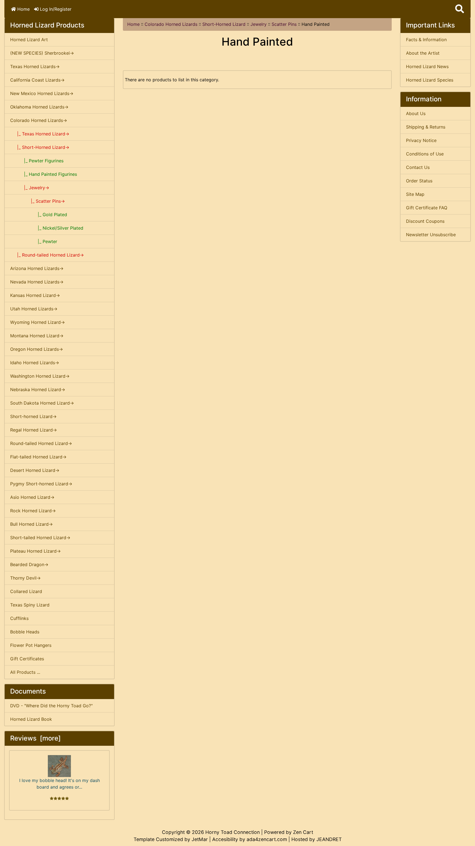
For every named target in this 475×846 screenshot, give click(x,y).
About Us (416, 113)
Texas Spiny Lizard (29, 605)
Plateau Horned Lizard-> (35, 551)
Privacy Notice (421, 140)
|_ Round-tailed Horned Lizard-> (47, 255)
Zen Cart (303, 832)
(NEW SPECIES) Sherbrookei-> (42, 53)
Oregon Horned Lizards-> (36, 349)
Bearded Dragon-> (29, 564)
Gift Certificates (27, 658)
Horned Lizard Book (31, 719)
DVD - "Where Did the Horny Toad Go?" (51, 705)
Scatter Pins (284, 24)
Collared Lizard (26, 591)
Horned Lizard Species (429, 80)
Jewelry (258, 24)
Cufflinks (19, 618)
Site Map (415, 194)
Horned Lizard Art (29, 39)
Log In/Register (54, 9)
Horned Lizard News (427, 66)
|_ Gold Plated (38, 214)
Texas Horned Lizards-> (35, 66)
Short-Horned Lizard (223, 24)
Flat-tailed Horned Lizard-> (38, 457)
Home (23, 9)
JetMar (200, 839)
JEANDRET (329, 839)
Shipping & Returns (425, 127)
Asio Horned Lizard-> (32, 497)
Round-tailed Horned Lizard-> (41, 443)
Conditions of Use (425, 154)
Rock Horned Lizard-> (33, 510)
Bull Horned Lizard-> (31, 524)
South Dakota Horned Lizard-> (42, 403)
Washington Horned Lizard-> (40, 376)
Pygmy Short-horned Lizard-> (41, 483)
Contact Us (418, 167)
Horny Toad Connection (232, 832)
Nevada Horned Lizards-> (36, 282)
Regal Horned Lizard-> (33, 430)
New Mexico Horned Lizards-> (41, 93)
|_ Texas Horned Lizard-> (39, 134)
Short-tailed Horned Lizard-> (40, 537)
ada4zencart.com (267, 839)
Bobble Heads (24, 631)
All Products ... (25, 672)
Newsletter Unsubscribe (431, 234)
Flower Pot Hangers (30, 645)
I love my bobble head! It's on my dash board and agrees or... (59, 784)
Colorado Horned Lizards (171, 24)
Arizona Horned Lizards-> (36, 268)
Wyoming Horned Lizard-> (37, 322)
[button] (459, 9)
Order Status (419, 180)
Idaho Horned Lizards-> (34, 362)
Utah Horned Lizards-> (33, 308)
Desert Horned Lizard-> (34, 470)
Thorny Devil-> (25, 578)
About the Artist (423, 53)
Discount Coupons (425, 221)
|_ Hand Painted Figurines (43, 174)
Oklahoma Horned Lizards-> (39, 107)
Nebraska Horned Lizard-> (37, 389)
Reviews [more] (35, 738)
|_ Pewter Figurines (36, 160)
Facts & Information (426, 39)
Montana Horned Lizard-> (36, 335)
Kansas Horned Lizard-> (35, 295)
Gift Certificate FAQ (426, 207)
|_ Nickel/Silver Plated (46, 228)
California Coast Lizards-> (37, 80)
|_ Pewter (33, 241)
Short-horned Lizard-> (33, 416)
